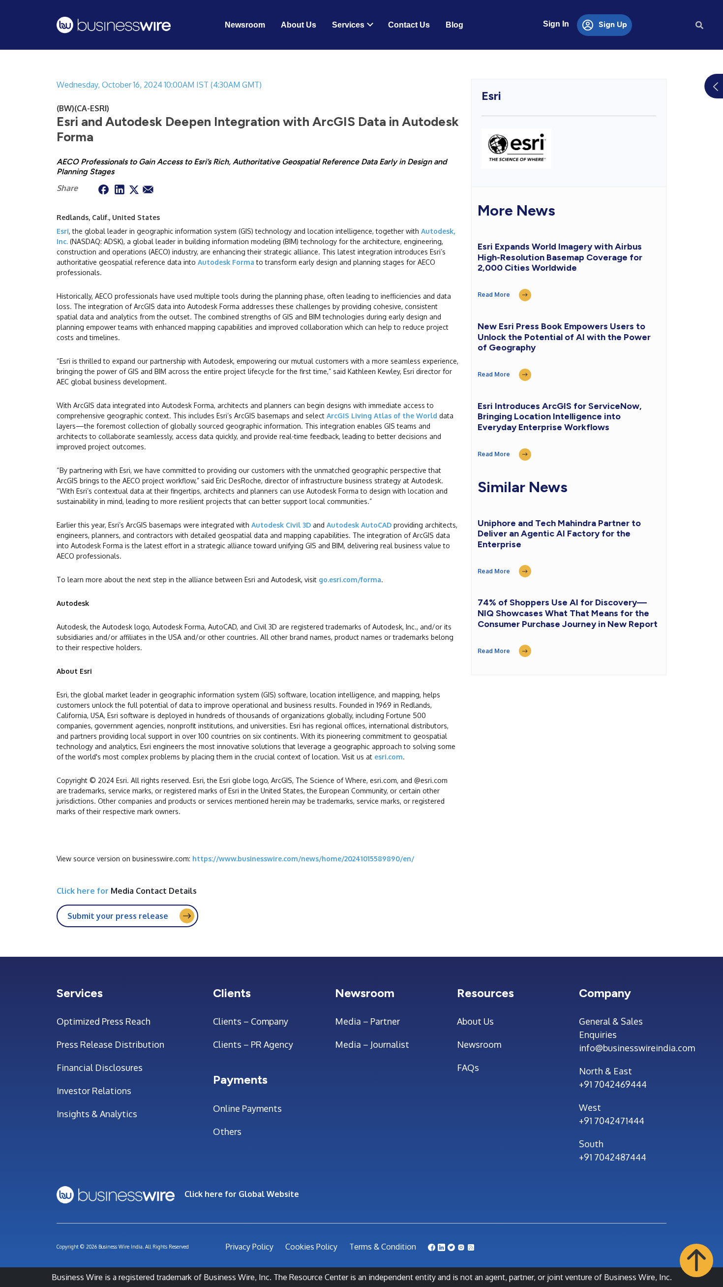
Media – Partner (367, 1021)
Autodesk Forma (226, 262)
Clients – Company (250, 1021)
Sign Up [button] (612, 24)
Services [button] (348, 25)
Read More (494, 294)
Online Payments (247, 1108)
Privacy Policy (249, 1247)
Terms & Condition (382, 1247)
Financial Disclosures (100, 1067)
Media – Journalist (372, 1044)
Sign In (556, 24)
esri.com (388, 757)
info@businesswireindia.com (622, 1047)
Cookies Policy (311, 1247)
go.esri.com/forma (350, 579)
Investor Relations (94, 1090)
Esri (63, 231)
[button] (696, 1260)
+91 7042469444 (613, 1084)
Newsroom (245, 25)
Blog (454, 25)
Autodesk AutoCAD (359, 525)
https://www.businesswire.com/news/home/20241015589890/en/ (303, 858)
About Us (298, 25)
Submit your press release (117, 916)
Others (227, 1131)
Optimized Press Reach (104, 1021)
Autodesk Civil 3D (281, 525)
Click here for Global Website (241, 1194)
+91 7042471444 (611, 1120)
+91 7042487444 (612, 1157)
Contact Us (409, 25)
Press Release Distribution (110, 1044)
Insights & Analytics (97, 1113)
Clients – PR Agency (253, 1044)
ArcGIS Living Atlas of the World (382, 415)
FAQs (468, 1067)
